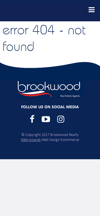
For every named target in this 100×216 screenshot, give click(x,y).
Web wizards (31, 140)
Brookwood (27, 11)
